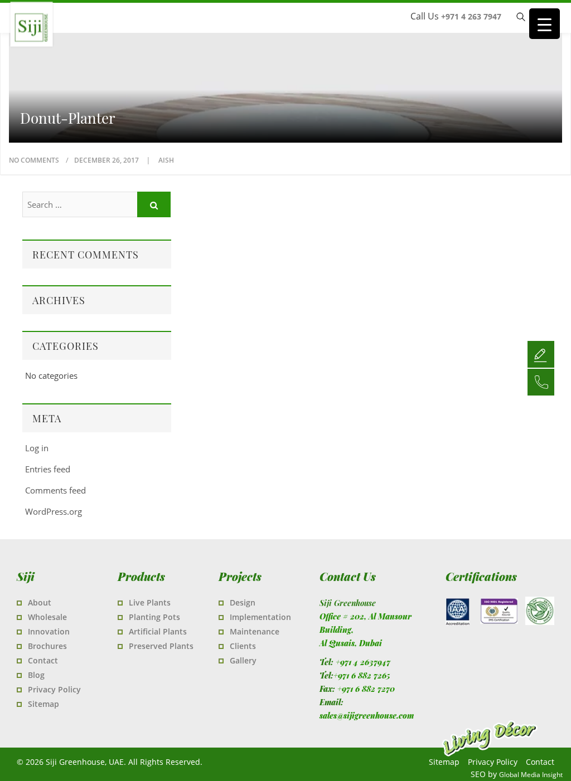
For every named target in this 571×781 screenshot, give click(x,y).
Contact (43, 660)
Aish (166, 160)
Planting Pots (154, 617)
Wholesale (47, 617)
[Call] (541, 381)
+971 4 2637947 (363, 662)
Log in (37, 447)
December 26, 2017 (107, 160)
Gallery (243, 660)
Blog (36, 675)
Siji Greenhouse (97, 47)
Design (242, 602)
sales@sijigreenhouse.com (367, 715)
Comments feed (55, 490)
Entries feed (47, 469)
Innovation (49, 631)
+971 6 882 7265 (361, 675)
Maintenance (254, 631)
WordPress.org (53, 511)
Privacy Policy (54, 689)
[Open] (541, 354)
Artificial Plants (158, 631)
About (39, 602)
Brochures (47, 646)
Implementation (260, 617)
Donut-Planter (67, 118)
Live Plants (150, 602)
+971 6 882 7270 (366, 689)
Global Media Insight (531, 774)
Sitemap (43, 704)
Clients (243, 646)
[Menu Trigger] (544, 23)
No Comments (34, 160)
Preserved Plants (161, 646)
